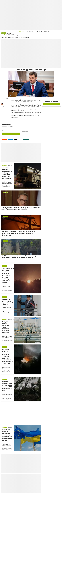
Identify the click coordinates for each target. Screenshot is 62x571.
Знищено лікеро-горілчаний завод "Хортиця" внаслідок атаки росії (5, 327)
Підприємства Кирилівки (51, 101)
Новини (21, 32)
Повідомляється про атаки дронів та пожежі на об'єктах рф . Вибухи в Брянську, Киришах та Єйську (8, 275)
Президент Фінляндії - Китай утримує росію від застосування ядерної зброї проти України (7, 173)
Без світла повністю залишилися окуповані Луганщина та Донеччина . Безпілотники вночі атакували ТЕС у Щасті (7, 356)
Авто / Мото (51, 33)
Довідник (30, 32)
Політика (2, 99)
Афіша (47, 32)
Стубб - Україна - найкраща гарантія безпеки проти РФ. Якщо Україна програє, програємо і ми (21, 208)
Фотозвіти (45, 33)
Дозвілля (39, 32)
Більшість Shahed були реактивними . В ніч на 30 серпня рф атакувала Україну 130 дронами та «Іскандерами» (18, 233)
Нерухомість (28, 33)
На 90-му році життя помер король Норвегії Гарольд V (7, 302)
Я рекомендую (11, 133)
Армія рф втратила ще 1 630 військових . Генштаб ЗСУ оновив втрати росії (7, 386)
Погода (23, 33)
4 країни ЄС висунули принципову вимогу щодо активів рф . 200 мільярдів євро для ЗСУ (7, 435)
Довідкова (40, 33)
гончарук (14, 117)
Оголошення (19, 35)
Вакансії (19, 33)
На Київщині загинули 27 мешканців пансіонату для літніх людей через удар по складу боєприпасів (19, 257)
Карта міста (34, 33)
